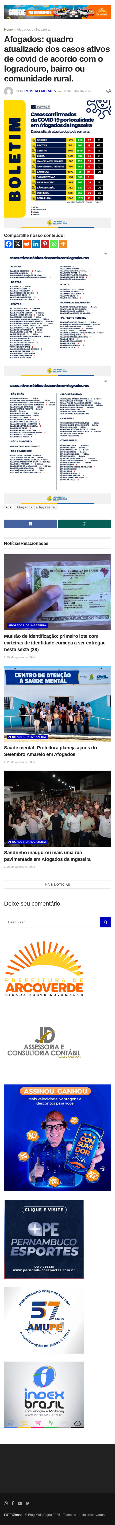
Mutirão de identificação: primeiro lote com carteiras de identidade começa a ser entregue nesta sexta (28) (55, 643)
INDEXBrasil (13, 1515)
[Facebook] (9, 244)
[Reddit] (27, 244)
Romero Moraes (40, 91)
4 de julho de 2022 (78, 91)
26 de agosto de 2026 (20, 762)
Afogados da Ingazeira (33, 29)
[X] (18, 244)
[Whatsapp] (54, 244)
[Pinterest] (45, 244)
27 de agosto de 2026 (20, 657)
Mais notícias (57, 884)
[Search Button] (105, 922)
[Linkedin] (36, 244)
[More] (63, 244)
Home (8, 29)
